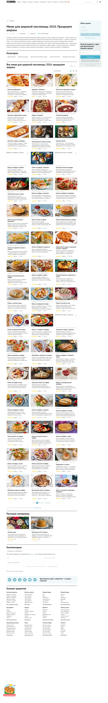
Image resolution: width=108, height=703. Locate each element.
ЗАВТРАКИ (34, 353)
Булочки (45, 611)
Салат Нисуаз (28, 599)
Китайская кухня (11, 629)
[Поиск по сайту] (92, 2)
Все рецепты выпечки (48, 619)
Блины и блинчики (11, 613)
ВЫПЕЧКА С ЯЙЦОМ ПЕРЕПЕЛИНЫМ (15, 327)
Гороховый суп (46, 599)
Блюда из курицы (11, 614)
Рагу (62, 600)
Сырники (9, 611)
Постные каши (46, 631)
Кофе (62, 628)
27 (46, 502)
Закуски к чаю (28, 617)
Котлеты (63, 594)
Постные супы (46, 628)
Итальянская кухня (11, 628)
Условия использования (52, 566)
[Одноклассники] (20, 579)
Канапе (26, 613)
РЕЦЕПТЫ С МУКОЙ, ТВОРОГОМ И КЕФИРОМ (41, 380)
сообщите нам (37, 507)
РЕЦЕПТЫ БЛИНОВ (11, 87)
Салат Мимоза (28, 600)
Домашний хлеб (47, 614)
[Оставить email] (90, 52)
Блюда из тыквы (10, 602)
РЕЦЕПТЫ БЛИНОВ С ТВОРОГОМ (38, 191)
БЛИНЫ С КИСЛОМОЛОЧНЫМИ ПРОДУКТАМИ (17, 217)
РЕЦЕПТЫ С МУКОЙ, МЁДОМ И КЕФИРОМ (40, 273)
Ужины (8, 617)
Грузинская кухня (11, 626)
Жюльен (27, 609)
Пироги (44, 617)
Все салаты (27, 604)
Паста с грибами (65, 613)
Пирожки (45, 616)
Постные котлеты (47, 633)
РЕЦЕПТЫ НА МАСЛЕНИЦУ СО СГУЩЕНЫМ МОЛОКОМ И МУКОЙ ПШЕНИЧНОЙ (16, 245)
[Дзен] (35, 579)
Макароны (63, 617)
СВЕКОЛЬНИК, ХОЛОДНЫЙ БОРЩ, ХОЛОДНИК (65, 113)
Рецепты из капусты (11, 594)
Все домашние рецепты (12, 604)
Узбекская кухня (11, 631)
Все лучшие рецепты (12, 619)
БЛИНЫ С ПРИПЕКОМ (60, 273)
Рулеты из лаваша (29, 611)
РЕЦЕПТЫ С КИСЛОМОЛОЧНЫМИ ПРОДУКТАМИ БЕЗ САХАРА (42, 301)
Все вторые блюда (65, 604)
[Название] (90, 27)
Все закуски (27, 619)
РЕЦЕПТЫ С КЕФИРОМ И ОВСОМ (62, 217)
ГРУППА (9, 530)
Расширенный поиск (90, 38)
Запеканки (9, 616)
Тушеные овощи (65, 602)
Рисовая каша (28, 628)
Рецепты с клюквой (11, 600)
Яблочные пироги (11, 599)
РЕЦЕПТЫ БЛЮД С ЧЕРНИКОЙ (38, 113)
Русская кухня (10, 625)
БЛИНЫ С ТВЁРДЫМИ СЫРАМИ (62, 353)
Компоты (63, 631)
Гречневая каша (28, 625)
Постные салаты (47, 625)
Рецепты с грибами (11, 597)
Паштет (26, 616)
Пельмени (63, 597)
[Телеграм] (9, 579)
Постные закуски (47, 626)
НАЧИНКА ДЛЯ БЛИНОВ (61, 301)
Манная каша (28, 629)
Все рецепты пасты (65, 619)
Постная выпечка (47, 629)
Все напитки (64, 635)
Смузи (62, 633)
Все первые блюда (47, 604)
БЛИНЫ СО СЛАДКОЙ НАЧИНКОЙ (14, 113)
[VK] (14, 579)
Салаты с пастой (65, 616)
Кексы (44, 613)
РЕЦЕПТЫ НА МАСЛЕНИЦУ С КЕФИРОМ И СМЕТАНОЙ (64, 408)
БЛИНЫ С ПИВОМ (35, 217)
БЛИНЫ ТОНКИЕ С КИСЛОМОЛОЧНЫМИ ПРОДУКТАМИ (40, 139)
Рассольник (45, 597)
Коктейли (63, 625)
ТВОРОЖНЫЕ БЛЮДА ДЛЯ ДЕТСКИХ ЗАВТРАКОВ (66, 327)
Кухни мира (9, 635)
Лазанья (63, 614)
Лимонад (63, 629)
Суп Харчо (45, 602)
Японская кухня (10, 633)
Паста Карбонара (65, 609)
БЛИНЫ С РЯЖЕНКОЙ (12, 353)
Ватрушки (45, 609)
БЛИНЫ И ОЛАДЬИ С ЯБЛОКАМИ (38, 165)
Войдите (32, 554)
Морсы (62, 626)
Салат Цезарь (28, 597)
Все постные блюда (47, 635)
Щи (43, 594)
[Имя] (24, 557)
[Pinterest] (25, 579)
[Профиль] (100, 2)
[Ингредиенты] (90, 30)
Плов (62, 596)
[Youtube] (30, 579)
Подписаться (90, 57)
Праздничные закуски (30, 614)
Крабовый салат (29, 602)
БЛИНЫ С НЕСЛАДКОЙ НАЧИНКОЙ (15, 139)
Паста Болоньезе (65, 611)
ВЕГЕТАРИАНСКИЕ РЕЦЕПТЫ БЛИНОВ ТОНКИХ (65, 139)
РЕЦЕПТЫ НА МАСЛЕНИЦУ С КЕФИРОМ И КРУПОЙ (16, 273)
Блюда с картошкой (11, 596)
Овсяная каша (28, 626)
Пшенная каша (28, 631)
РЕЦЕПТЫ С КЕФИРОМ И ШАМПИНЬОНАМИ (17, 165)
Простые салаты (28, 594)
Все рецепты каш (29, 635)
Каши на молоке (29, 633)
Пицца (8, 609)
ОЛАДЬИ (58, 245)
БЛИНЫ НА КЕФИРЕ (60, 191)
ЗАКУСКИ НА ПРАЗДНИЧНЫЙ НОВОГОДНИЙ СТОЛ (65, 462)
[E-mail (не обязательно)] (60, 557)
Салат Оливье (28, 596)
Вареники (63, 599)
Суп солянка (46, 600)
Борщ (44, 596)
